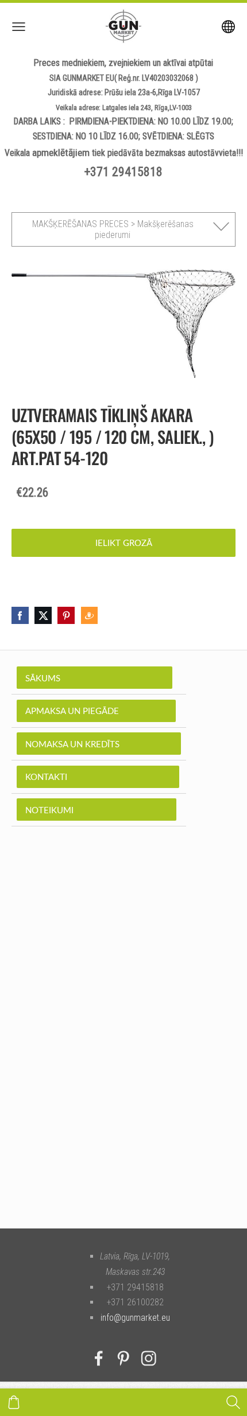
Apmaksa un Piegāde (96, 710)
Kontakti (98, 776)
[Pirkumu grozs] (14, 1402)
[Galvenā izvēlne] (18, 26)
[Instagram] (148, 1358)
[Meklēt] (233, 1402)
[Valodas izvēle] (228, 26)
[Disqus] (123, 1045)
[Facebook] (98, 1358)
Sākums (94, 678)
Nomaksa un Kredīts (98, 744)
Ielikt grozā (123, 542)
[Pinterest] (123, 1358)
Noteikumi (96, 810)
